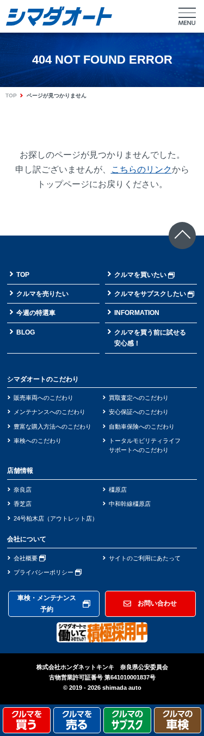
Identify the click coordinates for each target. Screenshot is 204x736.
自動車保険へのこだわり (142, 426)
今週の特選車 (35, 313)
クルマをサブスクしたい (150, 294)
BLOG (25, 332)
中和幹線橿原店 (130, 503)
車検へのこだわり (37, 440)
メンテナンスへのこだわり (49, 412)
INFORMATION (136, 313)
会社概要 (26, 558)
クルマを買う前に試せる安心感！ (150, 338)
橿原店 (118, 489)
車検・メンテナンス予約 (46, 603)
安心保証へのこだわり (139, 412)
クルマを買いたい (140, 275)
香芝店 (23, 503)
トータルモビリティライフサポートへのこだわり (145, 445)
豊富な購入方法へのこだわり (52, 426)
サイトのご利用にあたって (145, 558)
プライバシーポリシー (44, 572)
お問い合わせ (157, 603)
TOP (11, 95)
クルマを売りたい (42, 294)
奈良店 (23, 489)
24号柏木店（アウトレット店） (56, 518)
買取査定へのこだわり (139, 397)
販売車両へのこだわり (43, 397)
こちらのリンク (141, 169)
